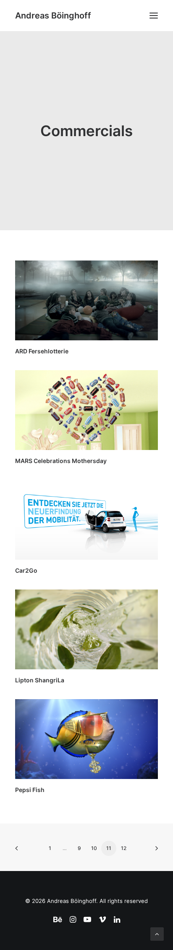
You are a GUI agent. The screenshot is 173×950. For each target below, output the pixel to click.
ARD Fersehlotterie (41, 351)
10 (94, 848)
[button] (153, 15)
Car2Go (26, 570)
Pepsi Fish (30, 789)
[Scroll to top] (157, 933)
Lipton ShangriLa (39, 680)
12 (123, 848)
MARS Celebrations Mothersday (61, 460)
